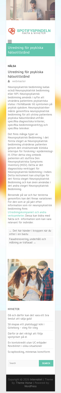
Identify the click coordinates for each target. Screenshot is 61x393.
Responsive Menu (10, 41)
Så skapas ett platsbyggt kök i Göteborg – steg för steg (26, 325)
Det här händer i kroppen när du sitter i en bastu (30, 232)
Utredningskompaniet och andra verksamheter (27, 213)
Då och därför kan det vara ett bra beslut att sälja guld (28, 316)
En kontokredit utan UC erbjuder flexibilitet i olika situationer (27, 344)
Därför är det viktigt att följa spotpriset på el (25, 335)
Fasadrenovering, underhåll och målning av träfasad (27, 240)
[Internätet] (29, 31)
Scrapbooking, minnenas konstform (29, 352)
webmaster (18, 81)
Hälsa (12, 66)
